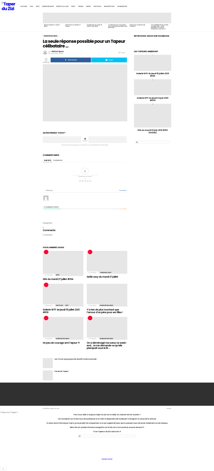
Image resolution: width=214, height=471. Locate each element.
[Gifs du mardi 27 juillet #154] (53, 18)
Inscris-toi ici (107, 459)
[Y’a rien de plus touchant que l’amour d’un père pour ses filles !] (117, 18)
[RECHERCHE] (211, 6)
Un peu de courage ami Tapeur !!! (137, 25)
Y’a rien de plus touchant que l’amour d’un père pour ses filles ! (117, 26)
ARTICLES (97, 6)
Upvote (62, 139)
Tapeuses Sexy (105, 272)
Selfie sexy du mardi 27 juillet (73, 25)
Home (169, 408)
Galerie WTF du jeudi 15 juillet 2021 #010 (94, 25)
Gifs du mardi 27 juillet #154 (52, 25)
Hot (46, 252)
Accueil (23, 6)
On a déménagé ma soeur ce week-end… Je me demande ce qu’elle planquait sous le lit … (159, 27)
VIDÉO (88, 6)
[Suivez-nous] (207, 6)
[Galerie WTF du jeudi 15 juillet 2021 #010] (96, 18)
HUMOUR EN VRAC (106, 305)
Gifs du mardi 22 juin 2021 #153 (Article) (152, 131)
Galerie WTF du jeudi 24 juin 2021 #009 (152, 99)
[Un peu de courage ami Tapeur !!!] (139, 18)
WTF (67, 305)
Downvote (107, 139)
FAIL (31, 6)
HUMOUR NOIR (48, 6)
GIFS (37, 6)
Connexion (122, 6)
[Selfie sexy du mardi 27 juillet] (75, 18)
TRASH (80, 6)
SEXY (73, 6)
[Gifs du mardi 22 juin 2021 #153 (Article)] (152, 115)
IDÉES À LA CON (62, 6)
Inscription (109, 6)
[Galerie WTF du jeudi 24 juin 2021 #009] (152, 87)
